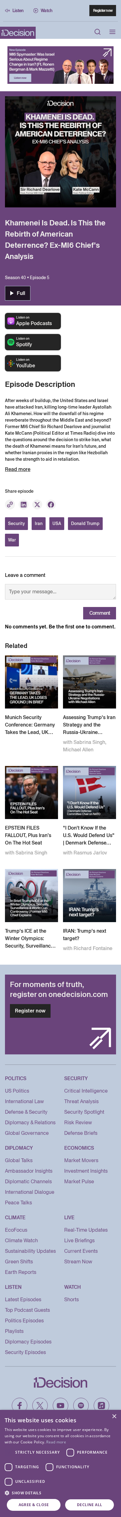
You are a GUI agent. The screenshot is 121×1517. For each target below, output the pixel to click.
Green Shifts (19, 1261)
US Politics (17, 1090)
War (12, 540)
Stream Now (78, 1261)
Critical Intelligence (86, 1090)
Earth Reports (20, 1272)
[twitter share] (37, 504)
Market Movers (81, 1160)
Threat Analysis (81, 1101)
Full (21, 293)
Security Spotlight (84, 1112)
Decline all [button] (89, 1504)
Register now (102, 10)
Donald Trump (85, 523)
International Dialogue (29, 1192)
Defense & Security (26, 1112)
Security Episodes (25, 1352)
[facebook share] (51, 504)
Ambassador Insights (28, 1171)
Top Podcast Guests (27, 1310)
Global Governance (27, 1133)
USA (56, 523)
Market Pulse (79, 1181)
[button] (60, 1493)
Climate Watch (21, 1240)
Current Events (81, 1251)
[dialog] (60, 1463)
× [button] (114, 1416)
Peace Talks (18, 1202)
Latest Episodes (23, 1299)
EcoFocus (16, 1230)
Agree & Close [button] (34, 1504)
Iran (39, 523)
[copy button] (10, 504)
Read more (56, 1442)
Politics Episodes (24, 1320)
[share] (24, 504)
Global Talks (19, 1160)
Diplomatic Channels (28, 1181)
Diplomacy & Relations (30, 1122)
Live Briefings (79, 1240)
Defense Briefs (80, 1133)
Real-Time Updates (86, 1230)
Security (16, 523)
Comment (99, 613)
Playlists (14, 1331)
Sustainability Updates (30, 1251)
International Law (24, 1101)
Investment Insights (86, 1171)
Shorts (71, 1299)
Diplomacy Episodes (28, 1341)
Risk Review (78, 1122)
